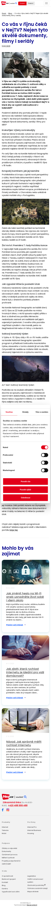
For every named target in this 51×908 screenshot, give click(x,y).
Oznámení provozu (9, 854)
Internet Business (34, 830)
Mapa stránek (32, 891)
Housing (30, 833)
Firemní (30, 3)
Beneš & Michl (32, 905)
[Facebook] (2, 810)
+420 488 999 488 (17, 805)
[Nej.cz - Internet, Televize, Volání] (9, 3)
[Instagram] (8, 810)
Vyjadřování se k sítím (11, 891)
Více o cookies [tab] (42, 412)
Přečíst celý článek (14, 625)
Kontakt (5, 882)
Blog (3, 885)
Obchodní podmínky (35, 885)
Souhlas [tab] (9, 412)
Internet (5, 827)
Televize (5, 830)
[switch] (44, 455)
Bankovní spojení (9, 879)
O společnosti (7, 876)
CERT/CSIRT (6, 864)
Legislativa (31, 876)
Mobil (4, 833)
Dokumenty (6, 851)
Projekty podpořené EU (11, 861)
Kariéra (5, 888)
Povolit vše (25, 481)
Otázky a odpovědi (9, 848)
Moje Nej (14, 530)
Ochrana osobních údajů (37, 888)
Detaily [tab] (25, 412)
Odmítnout (25, 498)
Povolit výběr (25, 489)
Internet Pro (32, 827)
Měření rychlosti (8, 857)
